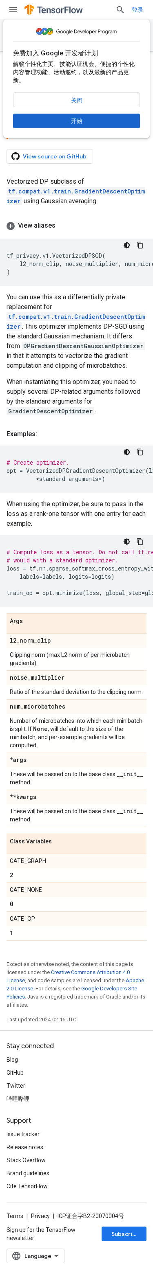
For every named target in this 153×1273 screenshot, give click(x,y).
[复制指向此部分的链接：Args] (31, 621)
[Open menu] (13, 10)
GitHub (15, 1072)
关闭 (76, 100)
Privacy (40, 1216)
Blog (12, 1059)
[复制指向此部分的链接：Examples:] (45, 434)
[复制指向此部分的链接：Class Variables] (60, 842)
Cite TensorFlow (27, 1186)
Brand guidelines (28, 1173)
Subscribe (125, 1234)
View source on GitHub (54, 156)
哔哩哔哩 (18, 1098)
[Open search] (120, 10)
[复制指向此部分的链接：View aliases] (63, 225)
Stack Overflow (26, 1160)
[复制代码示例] (139, 245)
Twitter (16, 1085)
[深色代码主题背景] (126, 245)
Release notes (25, 1147)
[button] (76, 225)
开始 (76, 121)
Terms (15, 1216)
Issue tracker (23, 1134)
